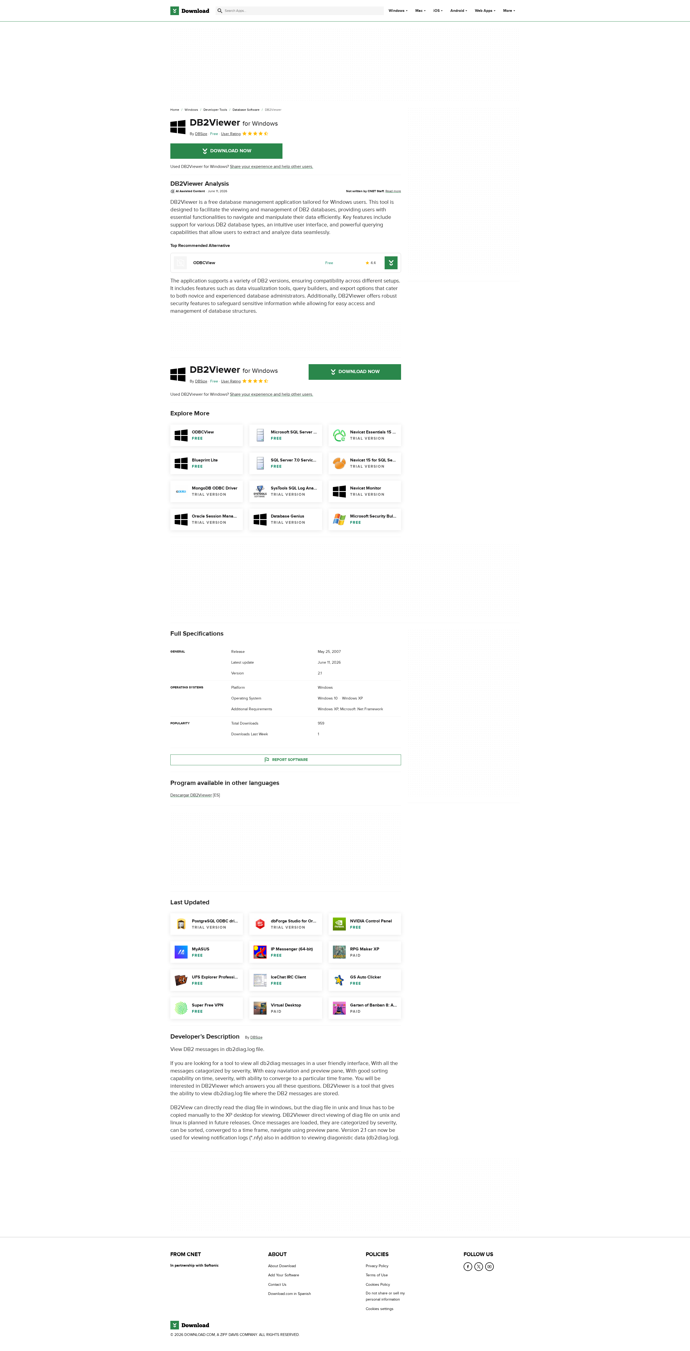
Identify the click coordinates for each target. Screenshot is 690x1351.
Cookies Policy (378, 1284)
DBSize (256, 1037)
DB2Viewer (234, 123)
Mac (419, 11)
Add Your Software (283, 1275)
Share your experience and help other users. (271, 166)
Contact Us (277, 1284)
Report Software (290, 759)
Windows (397, 11)
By (198, 134)
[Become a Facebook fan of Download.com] (468, 1266)
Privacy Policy (377, 1266)
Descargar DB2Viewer (191, 795)
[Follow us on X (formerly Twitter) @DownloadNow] (478, 1266)
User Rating (231, 134)
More (507, 10)
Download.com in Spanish (289, 1294)
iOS (436, 11)
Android (457, 11)
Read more (393, 191)
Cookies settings (380, 1309)
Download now (230, 151)
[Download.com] (189, 10)
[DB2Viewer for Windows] (177, 127)
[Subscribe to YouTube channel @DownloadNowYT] (489, 1266)
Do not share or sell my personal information (385, 1296)
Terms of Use (377, 1275)
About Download (282, 1266)
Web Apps (483, 11)
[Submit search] (220, 10)
